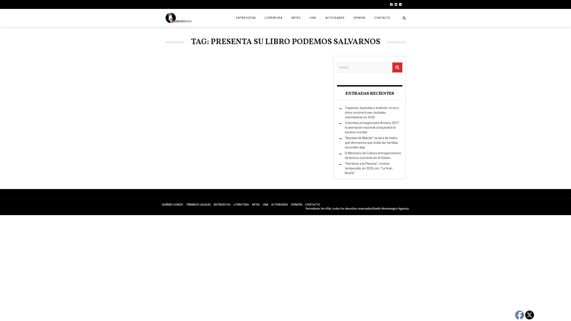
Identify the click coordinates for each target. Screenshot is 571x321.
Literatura (273, 17)
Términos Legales (198, 204)
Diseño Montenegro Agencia (390, 208)
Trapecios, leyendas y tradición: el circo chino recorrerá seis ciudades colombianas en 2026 (372, 112)
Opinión (359, 17)
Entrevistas (246, 17)
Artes (296, 17)
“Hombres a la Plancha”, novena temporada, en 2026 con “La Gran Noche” (368, 168)
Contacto (382, 17)
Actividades (334, 17)
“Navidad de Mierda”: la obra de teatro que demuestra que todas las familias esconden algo (371, 142)
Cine (313, 17)
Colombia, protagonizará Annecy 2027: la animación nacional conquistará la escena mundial (372, 127)
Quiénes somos (172, 204)
